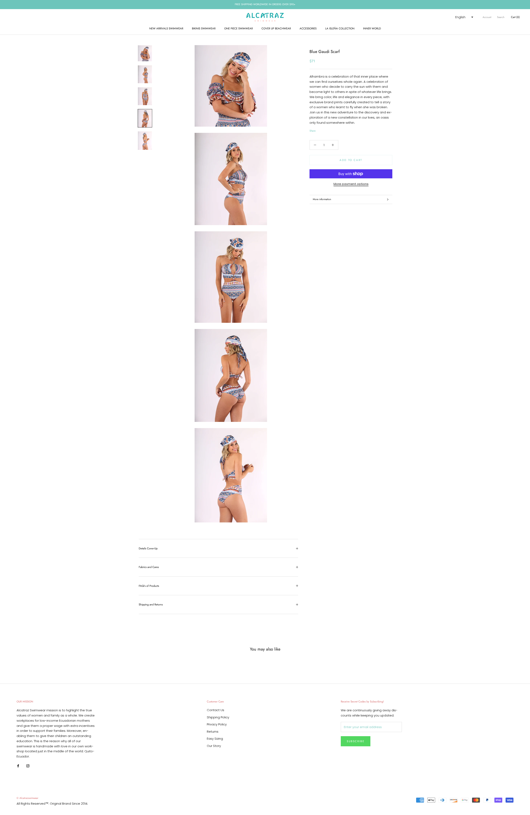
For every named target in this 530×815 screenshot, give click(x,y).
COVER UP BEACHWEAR (276, 28)
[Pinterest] (330, 130)
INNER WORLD (372, 28)
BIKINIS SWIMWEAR (204, 28)
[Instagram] (27, 765)
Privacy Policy (217, 724)
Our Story (214, 746)
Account (487, 17)
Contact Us (215, 710)
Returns (212, 731)
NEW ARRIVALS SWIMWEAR (166, 28)
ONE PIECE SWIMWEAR (238, 28)
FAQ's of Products (149, 586)
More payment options (351, 184)
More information (322, 199)
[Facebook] (319, 130)
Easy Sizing (215, 738)
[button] (464, 17)
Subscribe (355, 741)
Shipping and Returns (151, 604)
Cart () (515, 17)
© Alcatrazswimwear (27, 798)
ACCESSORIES (308, 28)
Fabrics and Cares (149, 567)
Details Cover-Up (148, 548)
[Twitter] (325, 130)
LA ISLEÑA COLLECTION (339, 28)
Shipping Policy (218, 717)
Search (500, 17)
